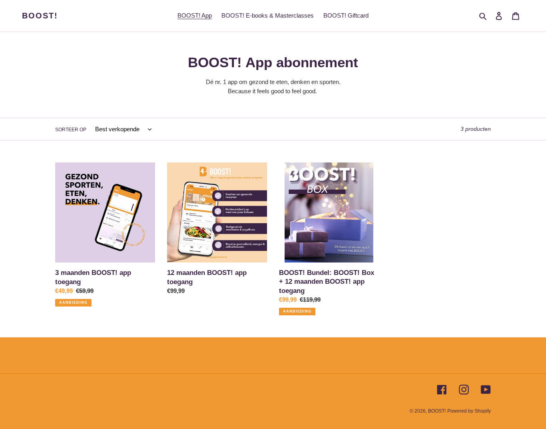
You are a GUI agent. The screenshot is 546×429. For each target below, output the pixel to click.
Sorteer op (70, 129)
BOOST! (40, 15)
